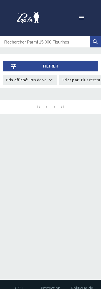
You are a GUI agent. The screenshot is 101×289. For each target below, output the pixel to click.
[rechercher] (95, 41)
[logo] (28, 18)
